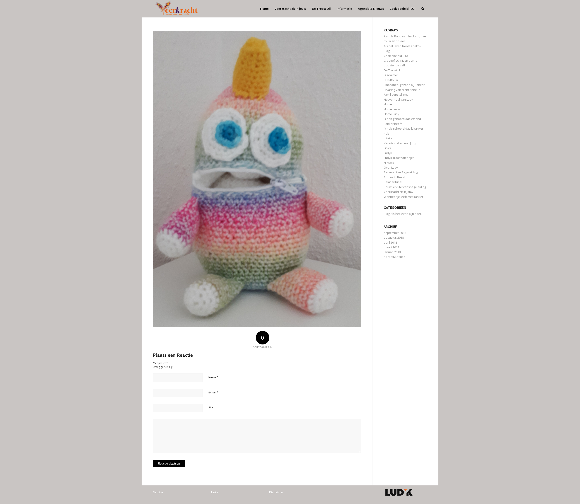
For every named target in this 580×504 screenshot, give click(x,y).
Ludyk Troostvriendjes (399, 158)
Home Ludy (391, 114)
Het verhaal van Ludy (398, 99)
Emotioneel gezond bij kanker (404, 85)
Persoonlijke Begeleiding (401, 172)
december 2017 (394, 257)
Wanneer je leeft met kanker (403, 197)
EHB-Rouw (391, 80)
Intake (388, 138)
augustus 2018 (394, 237)
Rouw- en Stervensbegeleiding (405, 187)
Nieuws (389, 163)
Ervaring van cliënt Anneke (402, 90)
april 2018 (390, 242)
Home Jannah (393, 109)
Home (388, 104)
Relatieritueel (393, 182)
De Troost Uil (392, 70)
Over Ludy (391, 167)
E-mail (213, 392)
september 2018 (395, 233)
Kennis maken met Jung (400, 143)
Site (210, 407)
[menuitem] (264, 8)
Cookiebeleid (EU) (396, 56)
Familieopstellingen (397, 94)
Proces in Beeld (394, 177)
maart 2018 (391, 247)
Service (158, 492)
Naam (213, 377)
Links (387, 148)
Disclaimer (391, 75)
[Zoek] (422, 8)
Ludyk (388, 153)
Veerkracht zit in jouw (398, 192)
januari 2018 (392, 252)
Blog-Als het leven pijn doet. (403, 214)
